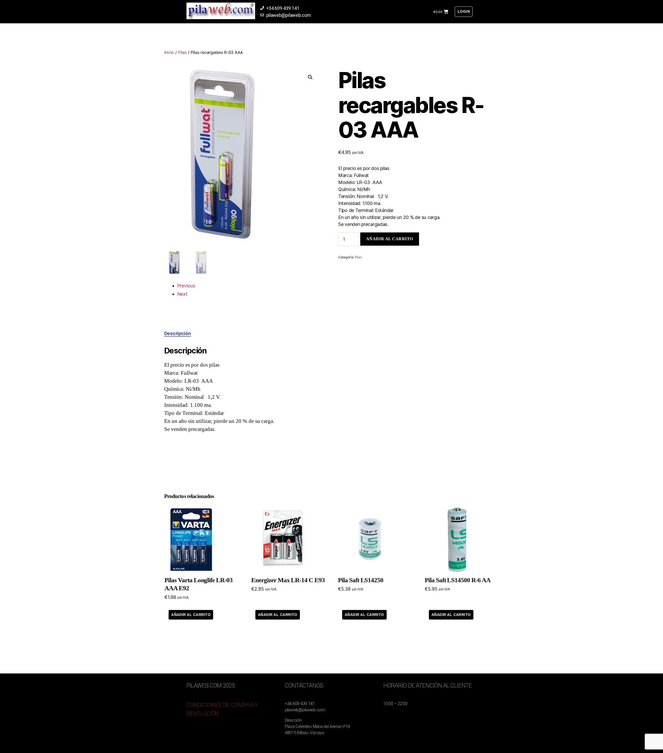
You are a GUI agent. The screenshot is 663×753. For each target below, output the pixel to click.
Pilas (182, 52)
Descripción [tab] (177, 333)
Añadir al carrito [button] (191, 615)
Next (182, 294)
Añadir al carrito (389, 239)
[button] (310, 77)
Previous (186, 285)
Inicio (169, 52)
